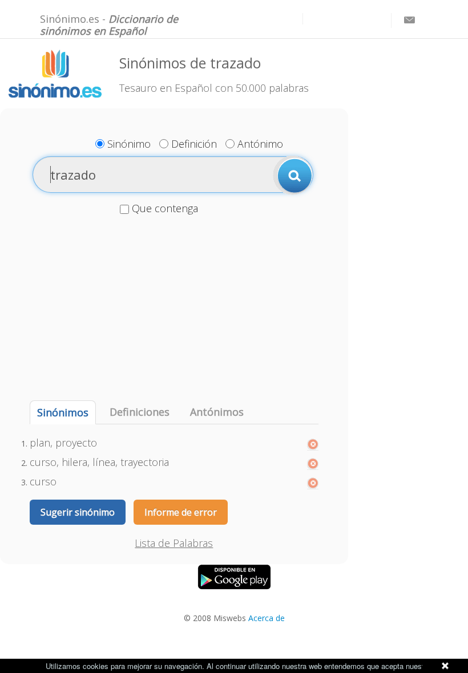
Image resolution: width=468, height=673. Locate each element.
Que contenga (165, 208)
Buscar (293, 175)
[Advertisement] (174, 309)
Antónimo (260, 144)
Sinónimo (129, 144)
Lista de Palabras (174, 543)
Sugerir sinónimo (78, 512)
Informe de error (180, 512)
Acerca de (266, 618)
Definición (194, 144)
